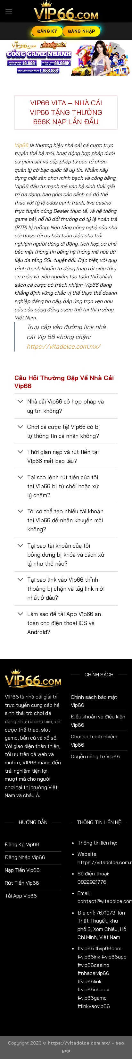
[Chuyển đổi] (20, 402)
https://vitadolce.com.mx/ (63, 346)
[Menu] (8, 11)
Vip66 (21, 145)
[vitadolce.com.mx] (66, 11)
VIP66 (12, 696)
